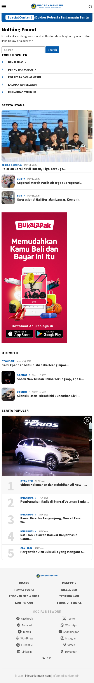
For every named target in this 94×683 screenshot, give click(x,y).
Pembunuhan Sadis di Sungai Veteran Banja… (54, 501)
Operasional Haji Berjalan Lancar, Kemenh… (49, 200)
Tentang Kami (69, 596)
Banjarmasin (28, 497)
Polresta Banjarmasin (24, 77)
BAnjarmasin (17, 62)
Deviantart (71, 652)
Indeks (24, 583)
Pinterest (27, 625)
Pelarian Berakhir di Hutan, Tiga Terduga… (34, 169)
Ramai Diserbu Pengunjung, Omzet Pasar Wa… (51, 520)
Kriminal (16, 164)
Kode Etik (69, 583)
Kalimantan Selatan (22, 84)
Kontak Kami (24, 603)
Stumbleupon (71, 632)
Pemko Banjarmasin (22, 69)
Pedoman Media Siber (24, 596)
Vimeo (71, 645)
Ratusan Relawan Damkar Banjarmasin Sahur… (48, 537)
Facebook (27, 618)
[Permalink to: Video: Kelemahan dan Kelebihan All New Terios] (47, 446)
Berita (6, 164)
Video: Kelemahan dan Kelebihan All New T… (53, 485)
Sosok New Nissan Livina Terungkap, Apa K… (50, 379)
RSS (49, 658)
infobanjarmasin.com (38, 676)
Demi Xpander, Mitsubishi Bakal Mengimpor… (35, 365)
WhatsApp (71, 625)
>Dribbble (27, 645)
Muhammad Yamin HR (22, 92)
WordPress (27, 638)
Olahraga (26, 548)
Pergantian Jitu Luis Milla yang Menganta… (52, 552)
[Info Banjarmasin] (47, 6)
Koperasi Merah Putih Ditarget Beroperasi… (50, 183)
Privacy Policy (24, 590)
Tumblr (27, 632)
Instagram (71, 638)
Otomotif (8, 361)
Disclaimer (69, 590)
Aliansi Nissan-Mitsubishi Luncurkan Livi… (48, 396)
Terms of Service (69, 603)
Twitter (71, 618)
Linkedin (27, 652)
